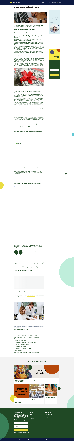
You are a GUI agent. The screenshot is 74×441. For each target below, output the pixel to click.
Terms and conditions (18, 439)
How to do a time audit (50, 397)
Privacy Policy (27, 439)
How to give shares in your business (19, 337)
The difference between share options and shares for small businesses (25, 342)
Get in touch (54, 2)
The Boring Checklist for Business (37, 380)
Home (31, 414)
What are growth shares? (18, 350)
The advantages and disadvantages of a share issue (22, 348)
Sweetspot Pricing (48, 415)
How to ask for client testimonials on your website (36, 400)
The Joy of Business (16, 2)
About (47, 2)
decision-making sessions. (31, 296)
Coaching (31, 417)
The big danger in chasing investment (20, 346)
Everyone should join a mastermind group (20, 381)
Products (43, 2)
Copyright (23, 439)
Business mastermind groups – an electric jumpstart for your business (21, 401)
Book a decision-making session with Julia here (21, 329)
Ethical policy (32, 439)
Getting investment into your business (20, 340)
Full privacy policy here (25, 433)
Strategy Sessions (48, 417)
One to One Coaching (48, 414)
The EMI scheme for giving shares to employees (21, 344)
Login (60, 2)
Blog (49, 2)
